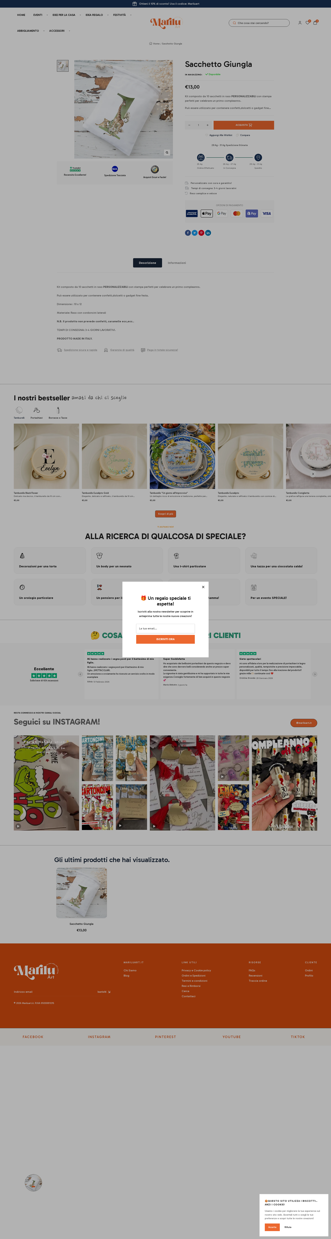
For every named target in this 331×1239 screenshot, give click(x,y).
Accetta (272, 1227)
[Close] (203, 587)
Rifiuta (288, 1227)
